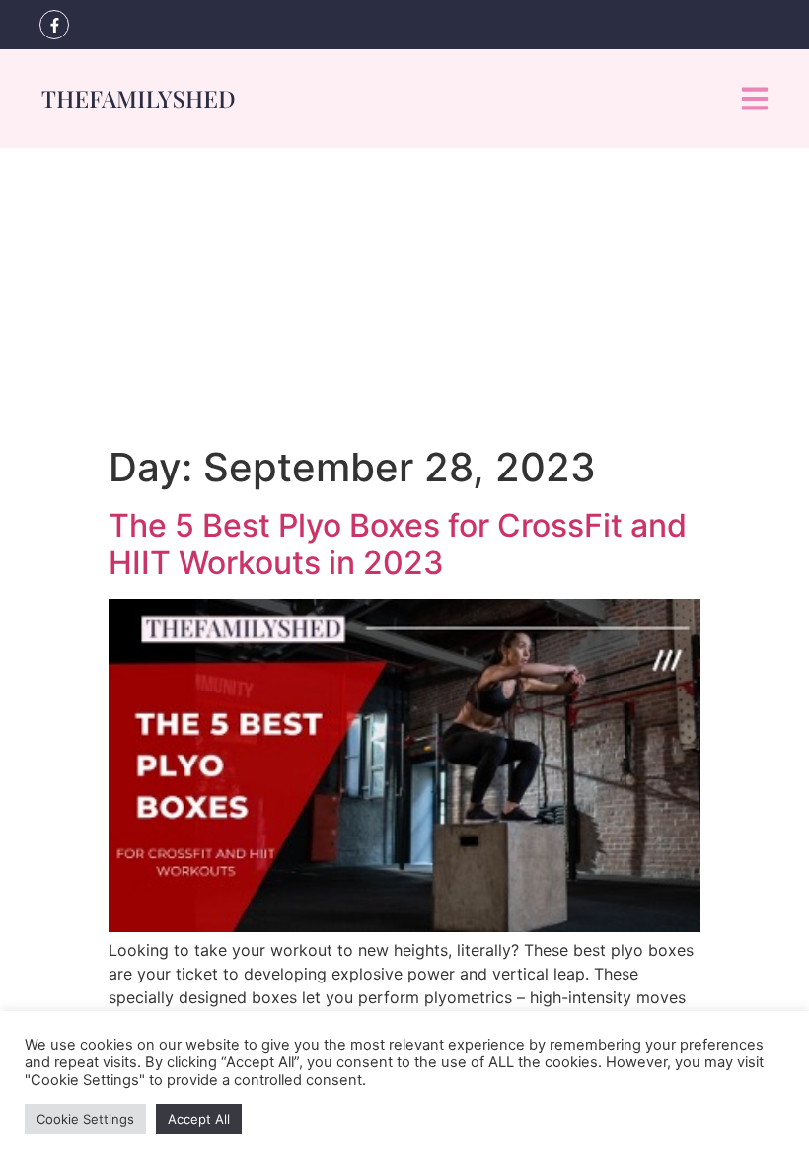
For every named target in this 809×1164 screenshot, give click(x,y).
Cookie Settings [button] (85, 1119)
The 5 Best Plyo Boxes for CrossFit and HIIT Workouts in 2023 (398, 544)
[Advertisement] (404, 296)
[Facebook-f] (54, 24)
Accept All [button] (199, 1119)
